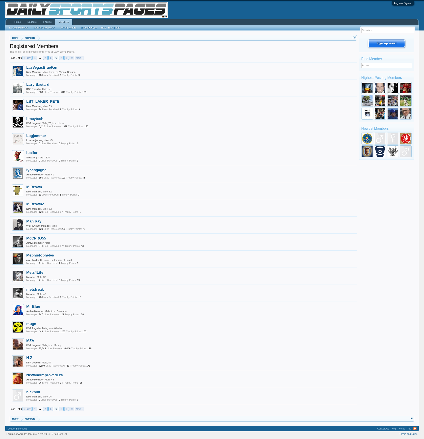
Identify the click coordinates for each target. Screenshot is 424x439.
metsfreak (35, 289)
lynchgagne (36, 170)
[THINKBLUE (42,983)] (380, 88)
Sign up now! (387, 43)
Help (394, 428)
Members (64, 22)
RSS (414, 428)
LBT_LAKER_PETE (42, 101)
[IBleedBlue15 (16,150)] (380, 114)
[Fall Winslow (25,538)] (380, 101)
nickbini (33, 392)
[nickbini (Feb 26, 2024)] (406, 151)
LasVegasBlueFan (41, 67)
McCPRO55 (36, 238)
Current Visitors (68, 27)
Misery (57, 345)
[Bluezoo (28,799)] (406, 88)
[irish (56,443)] (367, 88)
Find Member (371, 59)
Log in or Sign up (403, 3)
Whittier (58, 328)
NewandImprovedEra (44, 375)
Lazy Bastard (37, 84)
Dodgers (32, 22)
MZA (30, 340)
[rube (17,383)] (367, 114)
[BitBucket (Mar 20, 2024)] (380, 151)
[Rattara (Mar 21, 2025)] (380, 138)
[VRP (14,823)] (393, 114)
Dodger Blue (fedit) (18, 428)
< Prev (27, 58)
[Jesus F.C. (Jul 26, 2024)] (367, 151)
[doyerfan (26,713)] (367, 101)
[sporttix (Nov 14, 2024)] (393, 138)
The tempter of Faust (60, 260)
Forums (47, 22)
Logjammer (36, 135)
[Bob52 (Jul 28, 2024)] (406, 138)
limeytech (34, 118)
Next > (79, 58)
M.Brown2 (35, 204)
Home (61, 123)
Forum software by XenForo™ (37, 434)
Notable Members (18, 27)
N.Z (29, 357)
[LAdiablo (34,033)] (393, 88)
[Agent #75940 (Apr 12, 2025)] (367, 138)
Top (409, 428)
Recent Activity (89, 27)
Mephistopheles (40, 255)
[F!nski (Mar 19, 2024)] (393, 151)
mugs (31, 323)
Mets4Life (34, 272)
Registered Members (44, 27)
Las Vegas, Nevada (65, 72)
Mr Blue (33, 306)
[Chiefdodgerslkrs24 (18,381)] (406, 101)
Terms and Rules (408, 434)
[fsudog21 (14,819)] (406, 114)
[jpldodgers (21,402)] (393, 101)
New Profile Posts (110, 27)
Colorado (61, 311)
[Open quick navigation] (354, 37)
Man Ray (33, 221)
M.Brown (34, 187)
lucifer (32, 152)
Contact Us (383, 428)
